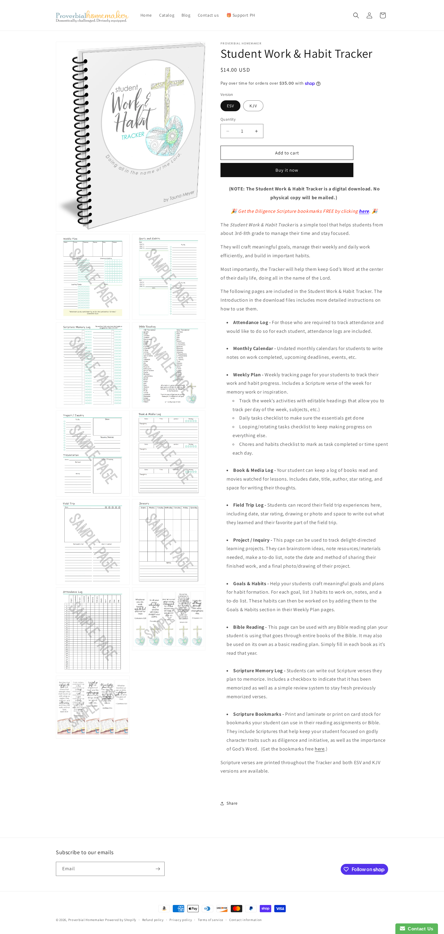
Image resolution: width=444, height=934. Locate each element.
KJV (253, 106)
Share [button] (232, 803)
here (364, 211)
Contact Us (419, 928)
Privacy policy (180, 920)
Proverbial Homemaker (86, 920)
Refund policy (153, 920)
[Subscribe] (157, 869)
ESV (230, 106)
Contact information (245, 920)
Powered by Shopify (120, 920)
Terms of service (210, 920)
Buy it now (286, 170)
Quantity (228, 119)
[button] (356, 15)
